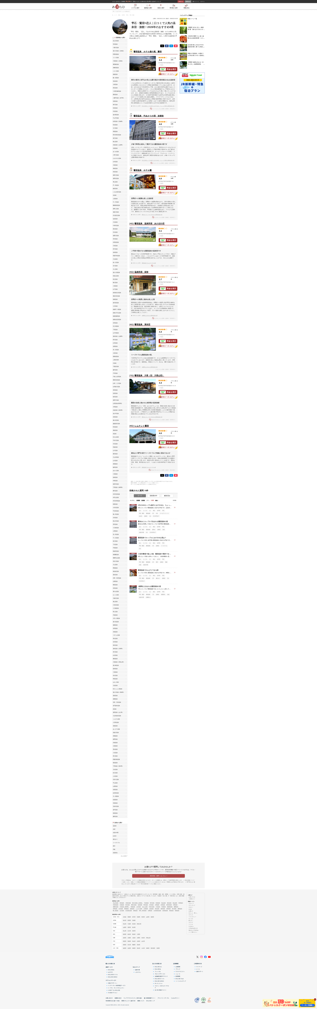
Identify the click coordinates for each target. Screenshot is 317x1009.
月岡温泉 (115, 406)
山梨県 (124, 927)
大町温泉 (115, 353)
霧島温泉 (115, 816)
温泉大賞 (137, 970)
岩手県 (158, 510)
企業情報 (175, 964)
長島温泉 (115, 588)
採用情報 (178, 976)
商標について (140, 1001)
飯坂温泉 (115, 188)
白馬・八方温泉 (117, 383)
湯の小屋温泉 (116, 272)
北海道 (124, 916)
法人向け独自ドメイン (160, 990)
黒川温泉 (115, 756)
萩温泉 (114, 709)
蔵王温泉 (115, 138)
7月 (153, 594)
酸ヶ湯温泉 (116, 77)
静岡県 (124, 934)
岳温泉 (114, 195)
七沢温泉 (115, 306)
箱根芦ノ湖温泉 (117, 309)
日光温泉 (115, 232)
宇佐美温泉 (116, 511)
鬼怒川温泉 (116, 212)
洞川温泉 (115, 652)
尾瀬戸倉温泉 (116, 255)
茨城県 (133, 920)
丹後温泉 (115, 615)
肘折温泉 (115, 171)
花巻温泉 (115, 101)
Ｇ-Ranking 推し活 (193, 928)
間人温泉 (115, 611)
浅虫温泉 (115, 81)
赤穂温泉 (115, 631)
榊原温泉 (115, 584)
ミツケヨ (191, 924)
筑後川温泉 (116, 732)
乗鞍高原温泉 (116, 380)
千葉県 (129, 923)
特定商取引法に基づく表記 (113, 1001)
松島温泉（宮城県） (118, 121)
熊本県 (138, 948)
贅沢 (114, 846)
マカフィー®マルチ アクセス (162, 986)
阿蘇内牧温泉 (116, 759)
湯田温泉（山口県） (118, 712)
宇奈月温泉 (116, 440)
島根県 (129, 941)
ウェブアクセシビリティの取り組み (132, 998)
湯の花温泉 (116, 621)
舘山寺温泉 (116, 521)
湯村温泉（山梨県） (118, 336)
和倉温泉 (115, 447)
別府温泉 (115, 789)
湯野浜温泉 (116, 178)
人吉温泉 (115, 776)
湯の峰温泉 (116, 665)
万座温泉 (115, 245)
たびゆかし (191, 926)
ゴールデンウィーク (164, 513)
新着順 (138, 500)
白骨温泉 (115, 343)
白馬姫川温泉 (116, 386)
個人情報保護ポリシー (150, 998)
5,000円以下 (142, 581)
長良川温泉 (116, 561)
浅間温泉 (115, 346)
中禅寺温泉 (116, 225)
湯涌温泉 (115, 464)
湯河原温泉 (116, 302)
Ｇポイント (191, 903)
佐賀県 (129, 948)
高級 (114, 849)
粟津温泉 (115, 453)
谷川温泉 (115, 265)
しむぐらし (138, 972)
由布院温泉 (116, 793)
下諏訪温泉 (116, 366)
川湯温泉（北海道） (118, 61)
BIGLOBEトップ (150, 1001)
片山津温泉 (116, 457)
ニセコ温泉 (116, 71)
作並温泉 (115, 111)
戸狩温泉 (115, 373)
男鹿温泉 (115, 131)
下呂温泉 (115, 544)
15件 (172, 124)
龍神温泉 (115, 668)
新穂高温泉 (116, 551)
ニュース (178, 974)
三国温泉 (115, 474)
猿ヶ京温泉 (116, 262)
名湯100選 (115, 832)
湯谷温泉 (115, 574)
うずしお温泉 (116, 635)
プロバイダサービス (160, 974)
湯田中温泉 (116, 400)
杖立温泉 (115, 772)
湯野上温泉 (116, 208)
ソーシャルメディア (181, 981)
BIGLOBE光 (111, 970)
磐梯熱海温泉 (116, 205)
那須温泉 (115, 229)
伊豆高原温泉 (116, 494)
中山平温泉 (116, 118)
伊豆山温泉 (116, 497)
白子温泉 (115, 289)
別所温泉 (115, 393)
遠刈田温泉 (116, 114)
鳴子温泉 (115, 104)
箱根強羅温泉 (116, 316)
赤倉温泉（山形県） (118, 145)
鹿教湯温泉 (116, 356)
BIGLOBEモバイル (113, 974)
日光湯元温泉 (116, 215)
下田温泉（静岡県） (118, 487)
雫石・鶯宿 (141, 513)
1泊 (150, 516)
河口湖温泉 (116, 326)
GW (157, 513)
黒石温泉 (115, 87)
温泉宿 (114, 826)
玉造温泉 (115, 685)
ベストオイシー (192, 916)
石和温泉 (115, 323)
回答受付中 (153, 496)
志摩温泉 (115, 581)
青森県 (129, 916)
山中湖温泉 (116, 333)
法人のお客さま (157, 964)
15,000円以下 (153, 532)
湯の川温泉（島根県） (118, 692)
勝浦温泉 (115, 658)
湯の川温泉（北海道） (118, 51)
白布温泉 (115, 161)
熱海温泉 (115, 477)
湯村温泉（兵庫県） (118, 648)
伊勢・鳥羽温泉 (117, 578)
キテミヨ (191, 914)
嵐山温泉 (115, 601)
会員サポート (199, 971)
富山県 (124, 930)
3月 (153, 578)
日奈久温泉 (116, 779)
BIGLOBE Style (180, 978)
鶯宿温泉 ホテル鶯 (143, 170)
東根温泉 (115, 168)
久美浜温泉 (116, 605)
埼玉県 (124, 923)
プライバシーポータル (163, 998)
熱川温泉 (115, 541)
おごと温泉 (116, 594)
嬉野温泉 (115, 739)
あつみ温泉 (116, 151)
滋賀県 (124, 937)
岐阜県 (129, 934)
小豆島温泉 (116, 722)
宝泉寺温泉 (116, 806)
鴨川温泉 (115, 282)
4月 (153, 545)
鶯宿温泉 (115, 94)
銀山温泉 (115, 141)
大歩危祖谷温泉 (117, 715)
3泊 (168, 578)
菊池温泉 (115, 762)
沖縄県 (158, 948)
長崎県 (133, 948)
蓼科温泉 (115, 370)
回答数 (143, 500)
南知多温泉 (116, 571)
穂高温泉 (115, 396)
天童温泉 (115, 165)
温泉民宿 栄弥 (141, 272)
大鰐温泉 (115, 84)
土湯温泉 (115, 198)
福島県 (152, 916)
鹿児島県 (153, 948)
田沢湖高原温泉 (117, 134)
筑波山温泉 (116, 275)
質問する (188, 1)
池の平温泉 (116, 413)
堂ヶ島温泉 (116, 534)
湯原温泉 (115, 695)
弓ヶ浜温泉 (116, 537)
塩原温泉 (115, 218)
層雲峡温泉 (116, 64)
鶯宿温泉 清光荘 (142, 324)
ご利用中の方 (198, 964)
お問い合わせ (109, 998)
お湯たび (191, 911)
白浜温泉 (115, 655)
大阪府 (133, 937)
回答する (181, 1)
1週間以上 (148, 597)
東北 (154, 510)
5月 (153, 513)
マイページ (196, 1)
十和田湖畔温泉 (117, 91)
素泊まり (115, 839)
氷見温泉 (115, 443)
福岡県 (124, 948)
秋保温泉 (115, 108)
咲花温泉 (115, 427)
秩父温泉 (115, 279)
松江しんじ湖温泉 (117, 689)
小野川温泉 (116, 155)
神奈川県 (139, 923)
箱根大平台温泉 (117, 312)
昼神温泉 (115, 390)
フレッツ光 (157, 971)
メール (198, 969)
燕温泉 (114, 433)
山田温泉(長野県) (117, 403)
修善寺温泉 (116, 484)
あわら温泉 (116, 470)
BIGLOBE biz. (158, 966)
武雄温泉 (115, 742)
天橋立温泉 (116, 598)
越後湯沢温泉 (116, 423)
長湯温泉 (115, 803)
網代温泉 (115, 490)
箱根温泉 (115, 299)
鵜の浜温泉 (116, 420)
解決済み (167, 496)
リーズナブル (116, 842)
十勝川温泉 (116, 47)
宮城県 (138, 916)
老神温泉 (115, 252)
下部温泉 (115, 329)
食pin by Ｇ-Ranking (193, 930)
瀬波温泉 (115, 430)
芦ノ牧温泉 (116, 185)
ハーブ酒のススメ (193, 932)
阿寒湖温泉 (116, 54)
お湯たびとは (192, 897)
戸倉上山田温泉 (117, 376)
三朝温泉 (115, 672)
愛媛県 (133, 944)
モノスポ (191, 918)
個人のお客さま (110, 964)
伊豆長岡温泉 (116, 500)
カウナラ (191, 922)
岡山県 (133, 941)
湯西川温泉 (116, 235)
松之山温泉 (116, 437)
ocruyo (190, 909)
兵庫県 (138, 937)
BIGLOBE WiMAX (112, 977)
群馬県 (129, 920)
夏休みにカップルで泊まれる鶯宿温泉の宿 (152, 214)
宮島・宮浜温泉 (117, 702)
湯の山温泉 (116, 591)
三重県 (138, 934)
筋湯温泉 (115, 799)
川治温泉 (115, 222)
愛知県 (133, 934)
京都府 (129, 937)
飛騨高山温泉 (116, 558)
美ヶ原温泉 (116, 349)
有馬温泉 (115, 628)
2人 (150, 510)
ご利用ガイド (192, 899)
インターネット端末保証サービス (116, 985)
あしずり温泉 (116, 729)
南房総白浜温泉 (117, 292)
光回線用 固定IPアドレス (161, 976)
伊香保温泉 (116, 242)
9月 (153, 562)
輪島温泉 (115, 467)
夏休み (153, 529)
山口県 (143, 941)
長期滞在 (115, 852)
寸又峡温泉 (116, 527)
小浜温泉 (115, 752)
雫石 (163, 510)
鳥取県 (124, 941)
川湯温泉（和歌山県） (118, 662)
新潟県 (133, 927)
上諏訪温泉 (116, 359)
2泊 (147, 532)
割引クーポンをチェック (169, 74)
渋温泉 (114, 363)
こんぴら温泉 (116, 719)
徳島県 (124, 944)
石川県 (129, 930)
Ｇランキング (192, 905)
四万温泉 (115, 249)
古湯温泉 (115, 746)
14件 (172, 178)
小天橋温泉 (116, 608)
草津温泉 (115, 239)
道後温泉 (115, 725)
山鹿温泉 (115, 786)
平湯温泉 (115, 547)
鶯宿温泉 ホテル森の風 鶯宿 (148, 51)
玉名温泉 (115, 769)
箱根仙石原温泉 (117, 319)
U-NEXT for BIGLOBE (114, 990)
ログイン (202, 1)
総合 (156, 500)
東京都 (133, 923)
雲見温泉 (115, 524)
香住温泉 (115, 638)
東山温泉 (115, 181)
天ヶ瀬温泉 (116, 796)
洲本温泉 (115, 645)
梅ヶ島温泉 (116, 514)
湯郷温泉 (115, 699)
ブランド (178, 969)
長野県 (129, 927)
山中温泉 (115, 450)
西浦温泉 (115, 568)
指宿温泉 (115, 813)
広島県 (138, 941)
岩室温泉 (115, 417)
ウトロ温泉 (116, 57)
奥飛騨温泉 (116, 554)
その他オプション (112, 992)
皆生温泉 (115, 675)
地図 (162, 65)
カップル (145, 510)
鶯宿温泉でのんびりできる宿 (149, 263)
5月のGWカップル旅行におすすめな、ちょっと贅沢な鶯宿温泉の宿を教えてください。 (163, 106)
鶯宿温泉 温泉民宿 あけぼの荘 (149, 223)
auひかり (110, 972)
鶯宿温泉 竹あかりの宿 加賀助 (149, 116)
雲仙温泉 (115, 749)
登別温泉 (115, 44)
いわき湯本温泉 (117, 192)
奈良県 (143, 937)
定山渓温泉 (116, 40)
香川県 (129, 944)
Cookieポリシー (175, 998)
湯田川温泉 (116, 175)
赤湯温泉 (115, 148)
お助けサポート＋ (112, 983)
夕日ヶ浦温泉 (116, 618)
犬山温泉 (115, 564)
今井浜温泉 (116, 507)
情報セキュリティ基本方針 (128, 1001)
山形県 (147, 916)
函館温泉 (115, 74)
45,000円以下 (156, 516)
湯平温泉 (115, 809)
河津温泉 (115, 517)
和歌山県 (148, 937)
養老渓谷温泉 (116, 296)
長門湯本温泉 (116, 705)
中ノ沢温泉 (116, 202)
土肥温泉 (115, 531)
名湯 (114, 829)
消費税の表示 (118, 998)
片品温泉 (115, 259)
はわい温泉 (116, 682)
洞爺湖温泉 (116, 67)
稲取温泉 (115, 504)
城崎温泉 (115, 625)
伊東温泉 (115, 480)
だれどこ (191, 907)
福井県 (133, 930)
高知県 (138, 944)
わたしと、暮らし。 (193, 913)
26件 (172, 59)
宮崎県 (147, 948)
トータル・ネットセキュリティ (116, 988)
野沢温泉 (115, 339)
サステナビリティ (180, 971)
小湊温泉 (115, 286)
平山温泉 (115, 783)
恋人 (140, 510)
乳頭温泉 (115, 124)
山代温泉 (115, 460)
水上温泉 (115, 269)
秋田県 (143, 916)
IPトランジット (159, 983)
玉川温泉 (115, 128)
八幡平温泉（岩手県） (118, 98)
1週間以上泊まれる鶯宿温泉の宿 (149, 315)
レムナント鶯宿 (141, 426)
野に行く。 (191, 920)
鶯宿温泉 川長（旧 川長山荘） (149, 375)
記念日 (114, 836)
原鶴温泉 (115, 736)
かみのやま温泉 (117, 158)
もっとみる (124, 855)
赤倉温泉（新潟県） (118, 410)
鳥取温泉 (115, 678)
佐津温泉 (115, 641)
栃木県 (124, 920)
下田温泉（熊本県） (118, 766)
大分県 (143, 948)
